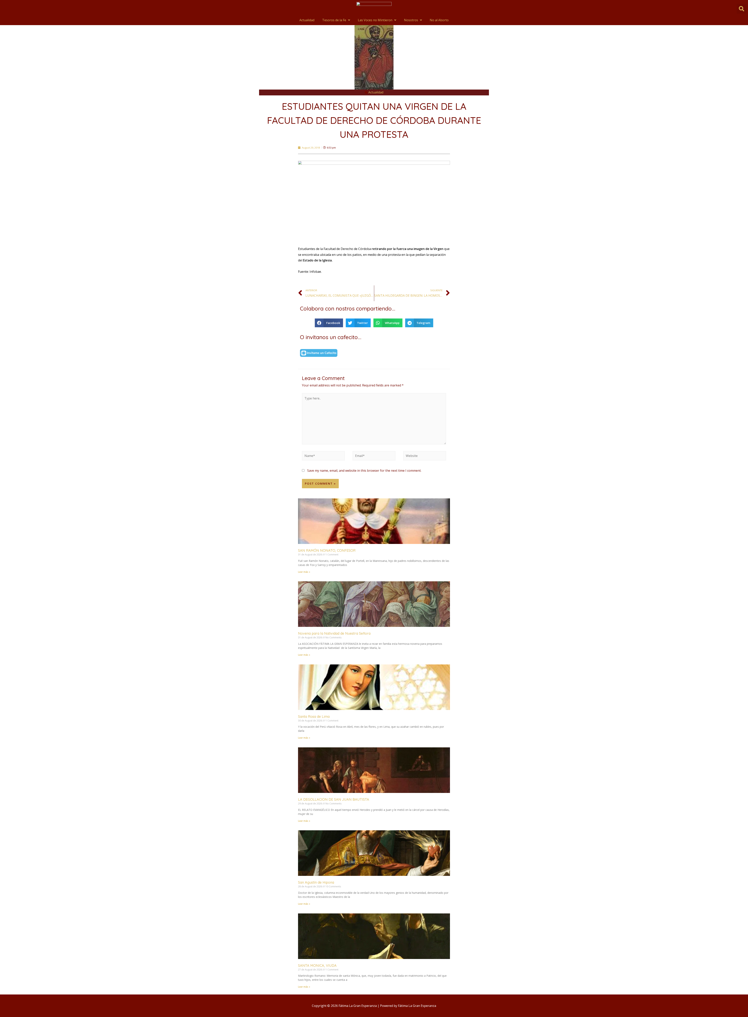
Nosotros (411, 20)
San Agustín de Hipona (316, 882)
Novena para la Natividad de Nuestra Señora (334, 633)
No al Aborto (439, 20)
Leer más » (304, 572)
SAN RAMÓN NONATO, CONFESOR (326, 550)
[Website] (424, 456)
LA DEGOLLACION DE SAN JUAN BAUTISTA (333, 799)
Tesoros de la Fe (334, 20)
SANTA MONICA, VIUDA (317, 965)
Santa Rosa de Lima (314, 716)
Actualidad (306, 20)
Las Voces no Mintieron (375, 20)
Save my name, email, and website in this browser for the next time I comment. (364, 470)
